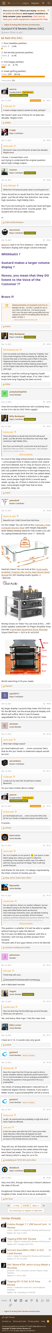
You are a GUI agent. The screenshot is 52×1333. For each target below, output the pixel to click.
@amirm (5, 244)
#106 (49, 402)
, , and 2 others (18, 878)
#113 (49, 845)
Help (43, 1321)
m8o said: (7, 1127)
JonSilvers (11, 1270)
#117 (49, 1035)
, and (17, 947)
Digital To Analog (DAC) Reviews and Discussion (32, 1230)
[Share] (44, 100)
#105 (49, 344)
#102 (49, 140)
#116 (49, 1001)
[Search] (48, 3)
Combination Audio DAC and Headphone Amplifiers (26, 1288)
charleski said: (9, 1007)
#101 (49, 100)
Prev (17, 1205)
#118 (49, 1062)
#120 (49, 1178)
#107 (49, 426)
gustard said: (8, 901)
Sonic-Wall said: (9, 185)
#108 (49, 510)
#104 (49, 240)
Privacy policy (33, 1321)
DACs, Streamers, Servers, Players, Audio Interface (27, 1271)
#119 (49, 1109)
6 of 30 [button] (26, 1205)
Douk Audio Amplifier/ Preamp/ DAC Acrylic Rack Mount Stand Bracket (25, 572)
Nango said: (8, 1115)
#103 (49, 180)
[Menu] (4, 3)
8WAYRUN (31, 1331)
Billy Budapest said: (11, 349)
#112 (49, 806)
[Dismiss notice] (48, 10)
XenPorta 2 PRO (7, 1331)
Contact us (6, 1321)
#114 (49, 895)
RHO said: (7, 970)
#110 (49, 734)
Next (35, 1205)
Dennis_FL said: (9, 516)
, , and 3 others (20, 1160)
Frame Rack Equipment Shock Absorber (29, 629)
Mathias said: (8, 1068)
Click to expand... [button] (26, 454)
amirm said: (8, 146)
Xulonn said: (8, 432)
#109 (49, 704)
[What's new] (43, 3)
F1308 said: (7, 106)
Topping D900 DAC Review (21, 1238)
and (14, 222)
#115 (49, 965)
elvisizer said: (8, 811)
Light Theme (9, 1317)
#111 (49, 771)
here (40, 16)
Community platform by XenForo (24, 1326)
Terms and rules (19, 1321)
